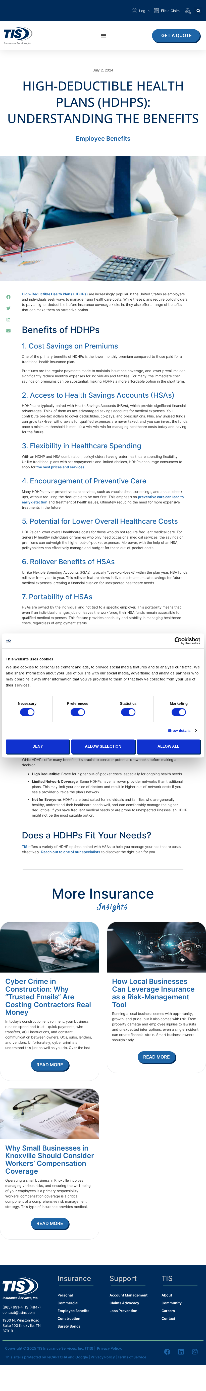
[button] (198, 11)
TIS (24, 846)
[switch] (78, 712)
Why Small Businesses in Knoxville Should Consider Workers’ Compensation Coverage (49, 1159)
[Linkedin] (181, 1352)
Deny (37, 746)
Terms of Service (132, 1357)
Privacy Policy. (109, 1348)
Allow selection (103, 746)
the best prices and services (60, 467)
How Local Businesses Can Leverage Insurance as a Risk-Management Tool (153, 993)
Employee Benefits (103, 138)
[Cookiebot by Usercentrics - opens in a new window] (178, 641)
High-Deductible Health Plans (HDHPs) (55, 294)
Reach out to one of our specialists (70, 852)
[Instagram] (194, 1352)
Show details (179, 731)
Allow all (168, 746)
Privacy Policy (103, 1357)
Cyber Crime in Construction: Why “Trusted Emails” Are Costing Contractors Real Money (48, 996)
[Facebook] (167, 1352)
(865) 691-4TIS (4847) (22, 1307)
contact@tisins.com (19, 1312)
